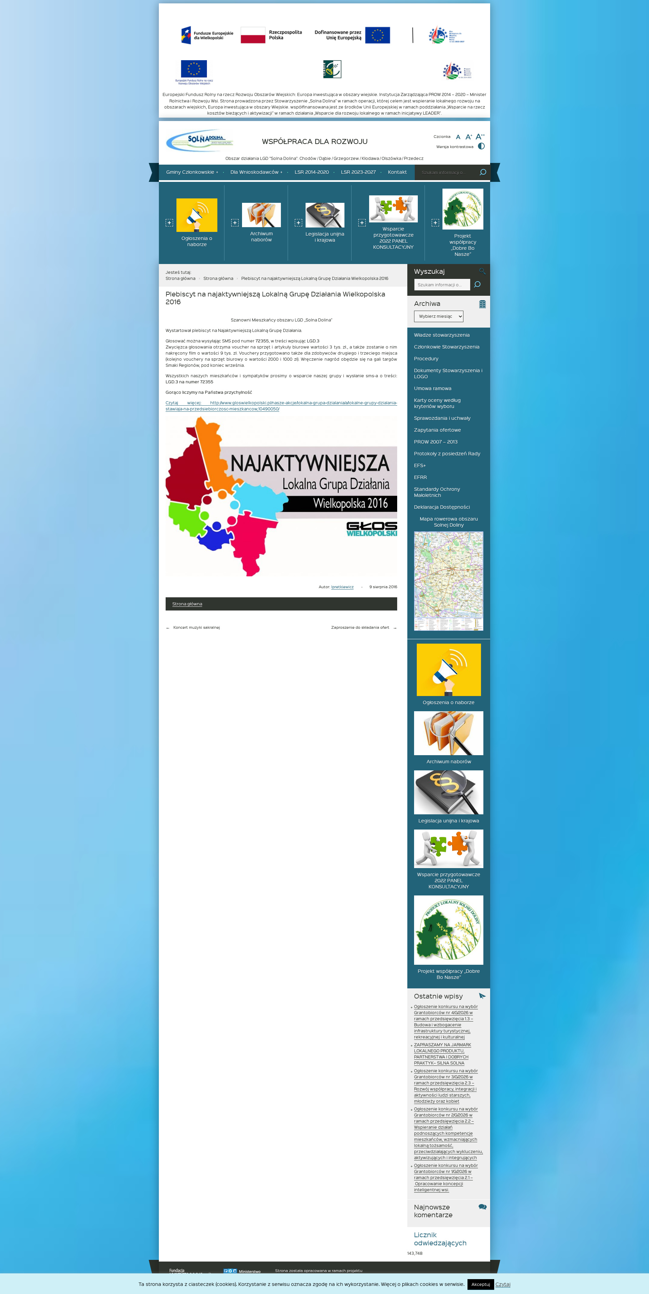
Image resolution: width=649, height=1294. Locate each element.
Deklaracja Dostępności (442, 507)
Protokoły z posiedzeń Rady (447, 453)
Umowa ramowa (433, 388)
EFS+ (420, 465)
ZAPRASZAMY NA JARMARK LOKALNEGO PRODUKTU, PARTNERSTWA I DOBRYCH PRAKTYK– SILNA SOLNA (442, 1053)
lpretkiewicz (342, 586)
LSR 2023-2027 (358, 172)
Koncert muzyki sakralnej (196, 627)
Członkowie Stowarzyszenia (447, 346)
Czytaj (503, 1284)
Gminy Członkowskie (190, 172)
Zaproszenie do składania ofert (360, 627)
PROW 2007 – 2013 (436, 441)
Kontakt (397, 172)
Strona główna (180, 278)
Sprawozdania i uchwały (442, 418)
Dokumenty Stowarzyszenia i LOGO (448, 373)
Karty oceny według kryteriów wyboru (437, 403)
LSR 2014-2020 (312, 172)
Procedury (426, 358)
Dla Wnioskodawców (255, 172)
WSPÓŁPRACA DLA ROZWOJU (315, 141)
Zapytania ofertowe (437, 430)
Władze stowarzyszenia (442, 335)
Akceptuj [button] (481, 1284)
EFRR (420, 477)
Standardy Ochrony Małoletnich (437, 492)
